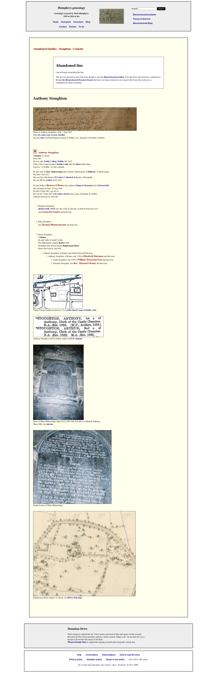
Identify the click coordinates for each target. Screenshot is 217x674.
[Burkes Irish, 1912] (47, 208)
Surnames (66, 22)
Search (161, 9)
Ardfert (49, 180)
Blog (88, 22)
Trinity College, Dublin (54, 161)
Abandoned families (45, 49)
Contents (78, 49)
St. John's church (62, 193)
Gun (44, 242)
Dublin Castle (62, 164)
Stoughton (65, 49)
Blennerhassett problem (144, 15)
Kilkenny (92, 171)
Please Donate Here (77, 642)
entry (42, 137)
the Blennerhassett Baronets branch (77, 79)
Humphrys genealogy (71, 7)
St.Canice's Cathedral (64, 177)
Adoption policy (94, 659)
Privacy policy (76, 659)
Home (56, 22)
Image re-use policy (115, 659)
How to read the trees (130, 655)
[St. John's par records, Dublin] (51, 134)
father (78, 164)
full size (50, 424)
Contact (63, 27)
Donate (72, 27)
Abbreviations (109, 655)
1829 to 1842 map (74, 597)
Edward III (103, 185)
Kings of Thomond (84, 185)
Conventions (92, 655)
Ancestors (78, 22)
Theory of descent (141, 19)
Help (79, 655)
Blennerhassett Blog (143, 23)
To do (81, 27)
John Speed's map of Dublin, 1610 (81, 310)
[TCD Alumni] (75, 338)
